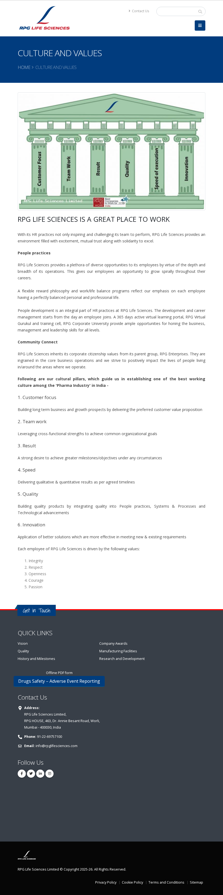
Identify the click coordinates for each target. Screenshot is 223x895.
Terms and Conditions (166, 882)
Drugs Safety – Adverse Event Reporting (59, 681)
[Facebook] (22, 774)
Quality (23, 651)
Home (24, 67)
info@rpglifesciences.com (57, 746)
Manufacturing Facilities (118, 651)
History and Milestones (36, 658)
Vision (23, 643)
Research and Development (122, 658)
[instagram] (49, 774)
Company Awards (113, 643)
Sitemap (196, 882)
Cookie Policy (132, 882)
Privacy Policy (105, 882)
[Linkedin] (40, 774)
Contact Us (140, 11)
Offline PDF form (59, 673)
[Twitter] (31, 774)
